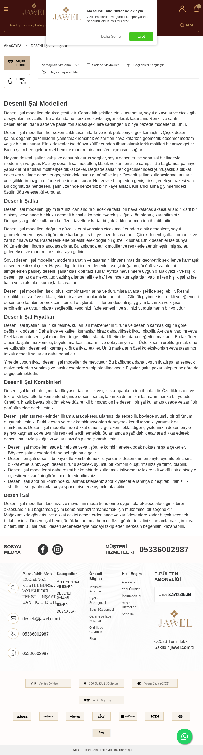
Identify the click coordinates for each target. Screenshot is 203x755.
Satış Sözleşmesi (101, 609)
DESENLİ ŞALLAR (64, 596)
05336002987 (164, 549)
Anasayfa (12, 46)
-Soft (75, 750)
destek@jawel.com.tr (42, 618)
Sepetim (128, 614)
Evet (141, 36)
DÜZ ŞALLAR (67, 611)
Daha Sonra (111, 36)
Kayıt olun (179, 594)
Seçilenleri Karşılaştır (148, 65)
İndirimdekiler (131, 596)
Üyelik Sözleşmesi (97, 600)
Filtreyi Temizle (20, 80)
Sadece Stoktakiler (105, 65)
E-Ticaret (86, 750)
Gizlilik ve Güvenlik (96, 630)
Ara (189, 25)
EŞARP (62, 604)
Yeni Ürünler (131, 589)
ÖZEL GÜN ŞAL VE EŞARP (68, 584)
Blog (92, 639)
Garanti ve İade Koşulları (100, 619)
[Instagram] (57, 549)
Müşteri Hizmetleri (129, 605)
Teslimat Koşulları (95, 589)
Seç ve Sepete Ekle (64, 72)
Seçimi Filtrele (21, 62)
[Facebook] (43, 549)
